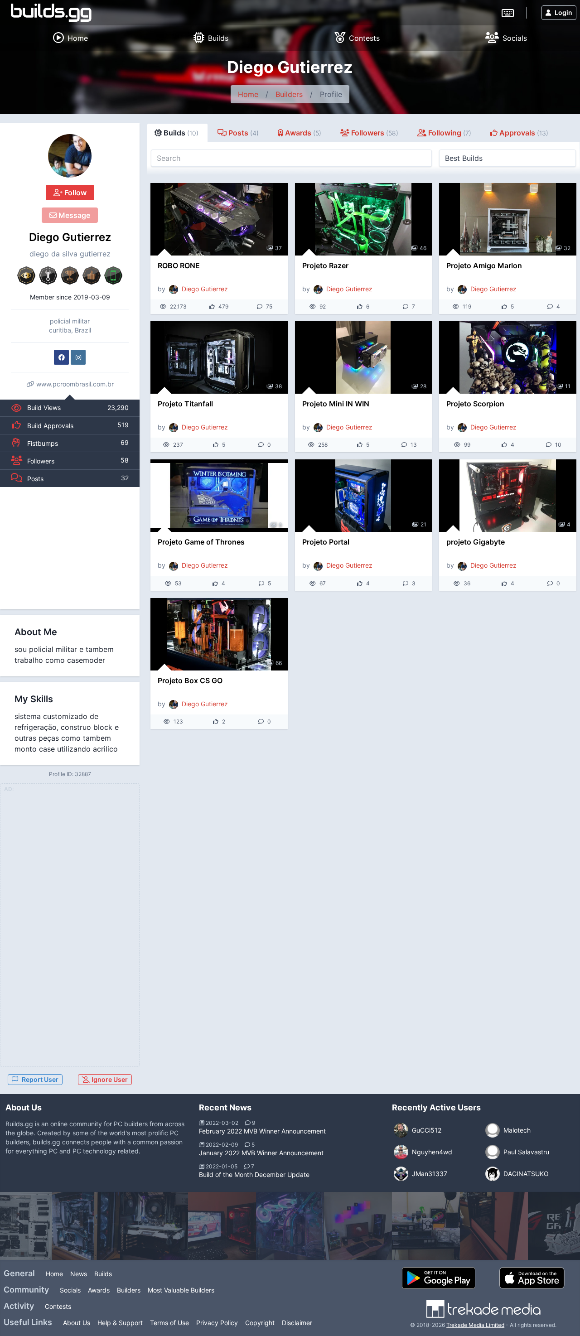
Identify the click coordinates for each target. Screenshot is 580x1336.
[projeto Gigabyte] (507, 495)
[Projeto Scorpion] (507, 357)
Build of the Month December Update (254, 1174)
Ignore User (109, 1079)
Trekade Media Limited (475, 1325)
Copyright (260, 1322)
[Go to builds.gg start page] (51, 12)
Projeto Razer (325, 265)
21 (423, 524)
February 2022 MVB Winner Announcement (262, 1131)
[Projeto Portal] (363, 495)
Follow (75, 192)
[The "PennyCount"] (154, 1226)
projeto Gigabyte (475, 541)
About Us (76, 1322)
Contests (58, 1306)
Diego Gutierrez (70, 237)
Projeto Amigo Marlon (484, 265)
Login (563, 12)
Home (248, 94)
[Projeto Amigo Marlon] (507, 219)
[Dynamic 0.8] (86, 1226)
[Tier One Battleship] (426, 1226)
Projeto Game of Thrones (201, 541)
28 (423, 386)
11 (567, 386)
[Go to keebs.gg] (508, 12)
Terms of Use (169, 1322)
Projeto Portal (325, 541)
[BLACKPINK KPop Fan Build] (494, 1226)
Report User (40, 1079)
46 (423, 248)
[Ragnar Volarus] (358, 1226)
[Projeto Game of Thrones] (219, 495)
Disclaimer (297, 1322)
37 (278, 248)
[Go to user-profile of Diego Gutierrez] (70, 156)
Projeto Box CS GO (190, 680)
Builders (289, 94)
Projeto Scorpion (475, 403)
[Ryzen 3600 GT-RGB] (222, 1226)
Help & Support (120, 1322)
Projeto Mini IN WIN (335, 403)
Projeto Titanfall (185, 403)
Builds (103, 1274)
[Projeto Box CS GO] (219, 634)
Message (73, 215)
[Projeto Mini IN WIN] (363, 357)
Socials (70, 1290)
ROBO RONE (179, 265)
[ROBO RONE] (219, 219)
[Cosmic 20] (290, 1226)
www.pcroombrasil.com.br (74, 384)
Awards (99, 1290)
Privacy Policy (217, 1322)
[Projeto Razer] (363, 219)
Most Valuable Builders (181, 1290)
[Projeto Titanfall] (219, 357)
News (78, 1274)
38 (278, 386)
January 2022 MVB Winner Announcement (261, 1153)
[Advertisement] (70, 548)
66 (279, 663)
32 (567, 248)
